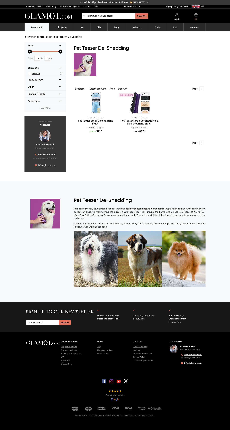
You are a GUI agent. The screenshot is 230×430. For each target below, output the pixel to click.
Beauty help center (34, 6)
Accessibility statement (143, 360)
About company (140, 346)
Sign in (65, 322)
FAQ (99, 346)
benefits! (184, 6)
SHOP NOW (139, 2)
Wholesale (65, 360)
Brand (31, 36)
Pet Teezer (60, 36)
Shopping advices (105, 350)
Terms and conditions (142, 353)
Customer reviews (115, 395)
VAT (62, 357)
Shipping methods (69, 346)
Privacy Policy (139, 357)
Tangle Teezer (44, 36)
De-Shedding (75, 36)
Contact (86, 6)
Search (141, 16)
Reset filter (45, 108)
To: (42, 58)
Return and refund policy (71, 353)
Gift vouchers (66, 364)
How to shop (102, 353)
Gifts (96, 6)
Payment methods (69, 350)
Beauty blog (51, 6)
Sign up (169, 6)
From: (31, 58)
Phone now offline (132, 6)
